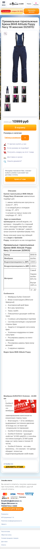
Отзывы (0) (8, 464)
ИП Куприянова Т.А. (7, 517)
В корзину (20, 128)
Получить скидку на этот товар (20, 152)
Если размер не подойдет (18, 148)
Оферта (3, 524)
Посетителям (5, 531)
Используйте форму (12, 509)
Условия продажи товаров (9, 538)
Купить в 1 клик (20, 179)
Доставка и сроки (14, 157)
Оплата (3, 545)
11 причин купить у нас (16, 144)
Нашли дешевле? (14, 161)
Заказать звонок (31, 11)
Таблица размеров (12, 138)
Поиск (29, 4)
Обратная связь (6, 535)
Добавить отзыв (14, 467)
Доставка (4, 541)
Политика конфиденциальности (11, 521)
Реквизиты (4, 514)
